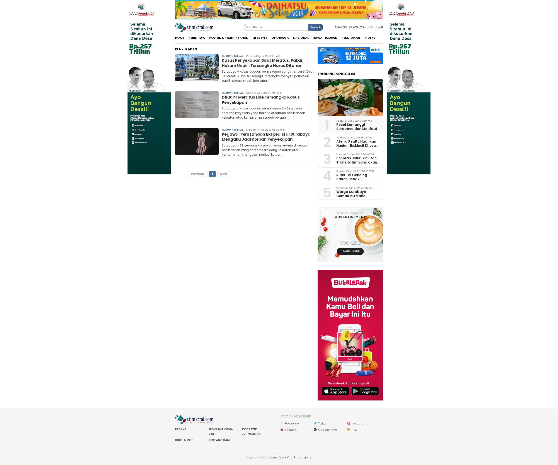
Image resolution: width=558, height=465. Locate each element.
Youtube (291, 430)
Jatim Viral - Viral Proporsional (290, 457)
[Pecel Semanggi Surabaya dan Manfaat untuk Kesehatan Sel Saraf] (350, 97)
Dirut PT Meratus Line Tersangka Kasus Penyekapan (261, 99)
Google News (327, 430)
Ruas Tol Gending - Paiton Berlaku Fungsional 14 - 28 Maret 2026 (357, 181)
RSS (354, 430)
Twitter (323, 423)
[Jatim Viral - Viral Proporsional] (194, 27)
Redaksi (181, 429)
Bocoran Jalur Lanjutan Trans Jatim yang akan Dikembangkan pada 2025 (356, 164)
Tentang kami (219, 440)
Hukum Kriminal (232, 56)
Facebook (292, 423)
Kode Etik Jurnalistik (251, 431)
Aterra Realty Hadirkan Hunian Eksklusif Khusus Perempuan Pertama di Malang (357, 147)
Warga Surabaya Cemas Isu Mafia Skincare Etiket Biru (353, 195)
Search (315, 27)
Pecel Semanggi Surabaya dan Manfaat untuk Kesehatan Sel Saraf (356, 131)
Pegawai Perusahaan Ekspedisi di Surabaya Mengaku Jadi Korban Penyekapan (266, 136)
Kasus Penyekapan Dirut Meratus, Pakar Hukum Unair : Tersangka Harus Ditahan (262, 63)
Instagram (359, 423)
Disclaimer (184, 440)
